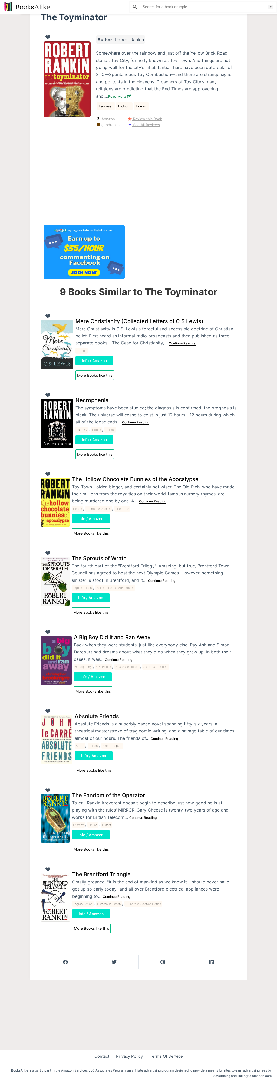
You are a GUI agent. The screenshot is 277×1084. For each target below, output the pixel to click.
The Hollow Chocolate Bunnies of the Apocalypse (135, 479)
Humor (141, 106)
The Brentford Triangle (101, 874)
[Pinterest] (162, 962)
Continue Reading (182, 343)
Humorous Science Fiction (143, 904)
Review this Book (147, 119)
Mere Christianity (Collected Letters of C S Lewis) (139, 321)
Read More (117, 96)
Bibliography (83, 667)
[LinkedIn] (211, 962)
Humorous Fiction (109, 904)
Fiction (124, 106)
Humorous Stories (99, 509)
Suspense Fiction (127, 667)
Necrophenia (91, 400)
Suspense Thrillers (155, 667)
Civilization (103, 667)
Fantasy (106, 106)
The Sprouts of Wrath (99, 558)
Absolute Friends (97, 716)
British (80, 746)
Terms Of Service (166, 1056)
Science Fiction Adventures (115, 588)
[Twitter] (114, 962)
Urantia (82, 351)
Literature (122, 509)
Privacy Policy (129, 1056)
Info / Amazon (94, 360)
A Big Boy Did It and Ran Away (112, 637)
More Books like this (94, 375)
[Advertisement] (139, 171)
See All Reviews (146, 125)
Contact (101, 1056)
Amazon (107, 119)
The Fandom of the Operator (108, 795)
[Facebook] (65, 962)
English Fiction (82, 588)
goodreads (110, 125)
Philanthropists (112, 746)
